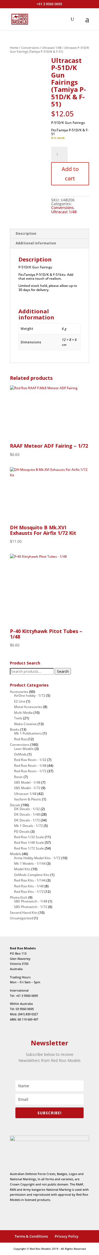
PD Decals (22, 831)
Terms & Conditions (31, 1236)
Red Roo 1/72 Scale (29, 848)
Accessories (19, 691)
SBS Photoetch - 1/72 (30, 906)
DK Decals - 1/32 (27, 809)
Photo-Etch (19, 897)
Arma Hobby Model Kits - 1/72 (37, 858)
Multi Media (23, 712)
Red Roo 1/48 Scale (29, 842)
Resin (18, 777)
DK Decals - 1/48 (27, 814)
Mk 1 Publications (28, 733)
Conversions (30, 48)
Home (14, 48)
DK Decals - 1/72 (27, 820)
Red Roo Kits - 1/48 (29, 886)
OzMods (20, 754)
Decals (15, 805)
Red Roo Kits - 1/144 (30, 880)
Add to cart (70, 173)
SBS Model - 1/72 (27, 788)
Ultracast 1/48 (51, 48)
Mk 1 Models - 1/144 (30, 863)
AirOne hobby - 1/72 (29, 695)
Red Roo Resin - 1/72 (30, 771)
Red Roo (20, 739)
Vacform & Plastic (27, 799)
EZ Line (19, 701)
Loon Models (24, 748)
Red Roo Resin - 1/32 (30, 759)
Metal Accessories (28, 706)
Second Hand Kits (24, 912)
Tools (18, 718)
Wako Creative (25, 724)
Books (15, 729)
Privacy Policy (66, 1236)
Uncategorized (21, 918)
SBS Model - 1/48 (27, 782)
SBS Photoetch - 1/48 (30, 901)
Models (15, 853)
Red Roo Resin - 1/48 (30, 765)
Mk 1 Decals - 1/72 (28, 825)
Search (63, 671)
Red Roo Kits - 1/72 (29, 891)
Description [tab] (26, 233)
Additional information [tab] (36, 243)
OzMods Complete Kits (32, 874)
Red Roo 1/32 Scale (29, 837)
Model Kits (22, 869)
